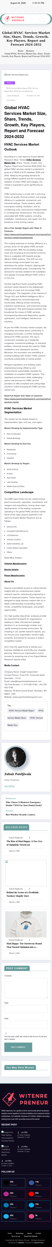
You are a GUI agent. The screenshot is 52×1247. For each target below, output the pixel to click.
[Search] (41, 19)
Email (6, 1018)
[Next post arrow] (45, 814)
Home (10, 1233)
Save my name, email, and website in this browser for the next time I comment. (25, 1037)
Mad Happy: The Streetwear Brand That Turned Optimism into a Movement (24, 945)
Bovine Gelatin (11, 569)
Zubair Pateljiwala (13, 95)
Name (6, 1003)
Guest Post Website (30, 1236)
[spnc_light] (48, 18)
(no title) (24, 1132)
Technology (19, 1233)
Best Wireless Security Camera (21, 814)
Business (10, 83)
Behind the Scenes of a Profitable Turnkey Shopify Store (22, 894)
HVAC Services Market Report (16, 88)
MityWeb (21, 1242)
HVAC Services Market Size (23, 91)
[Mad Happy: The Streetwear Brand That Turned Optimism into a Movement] (26, 924)
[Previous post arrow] (45, 802)
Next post (9, 811)
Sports (29, 1233)
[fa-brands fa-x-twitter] (19, 9)
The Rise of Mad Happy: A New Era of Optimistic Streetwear (24, 843)
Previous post (11, 798)
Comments (8, 976)
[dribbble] (26, 9)
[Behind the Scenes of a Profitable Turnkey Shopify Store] (26, 873)
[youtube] (39, 9)
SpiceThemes (39, 1242)
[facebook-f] (13, 9)
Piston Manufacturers (14, 575)
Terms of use (15, 1236)
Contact (38, 1233)
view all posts (9, 786)
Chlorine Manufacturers (15, 563)
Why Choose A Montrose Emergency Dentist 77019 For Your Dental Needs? (24, 803)
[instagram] (32, 9)
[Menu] (34, 19)
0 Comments (11, 100)
